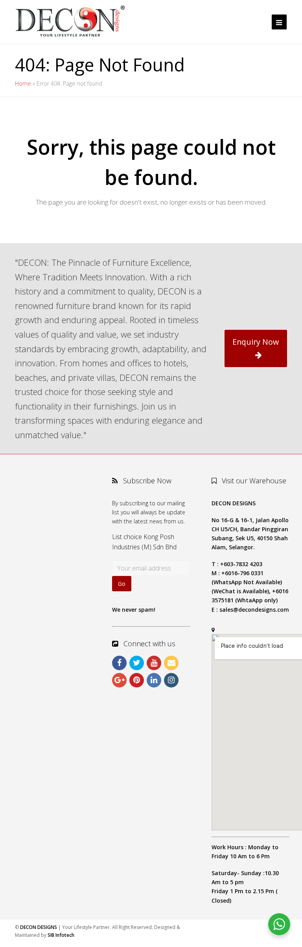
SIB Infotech (61, 935)
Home (23, 83)
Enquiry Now (255, 341)
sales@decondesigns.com (254, 609)
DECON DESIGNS (38, 927)
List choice (127, 536)
